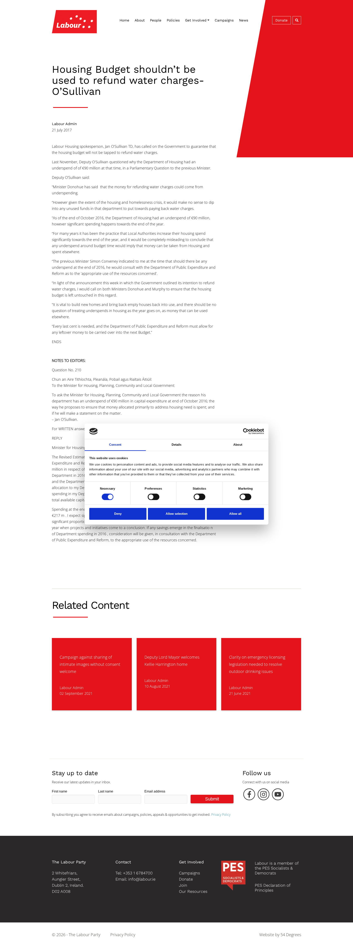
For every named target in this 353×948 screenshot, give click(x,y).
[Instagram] (263, 795)
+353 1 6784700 (138, 873)
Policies (173, 20)
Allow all (235, 514)
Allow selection (177, 514)
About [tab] (237, 445)
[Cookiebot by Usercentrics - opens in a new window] (246, 431)
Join (183, 885)
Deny (118, 514)
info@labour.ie (141, 879)
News (243, 20)
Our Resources (193, 891)
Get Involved (196, 20)
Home (124, 20)
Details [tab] (177, 445)
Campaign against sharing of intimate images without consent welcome (90, 664)
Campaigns (224, 20)
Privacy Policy (220, 814)
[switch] (153, 497)
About (140, 20)
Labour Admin (64, 124)
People (155, 20)
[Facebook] (249, 795)
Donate (281, 20)
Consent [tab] (115, 445)
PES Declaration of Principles (272, 888)
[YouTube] (278, 795)
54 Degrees (290, 934)
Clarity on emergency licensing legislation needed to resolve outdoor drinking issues (257, 664)
